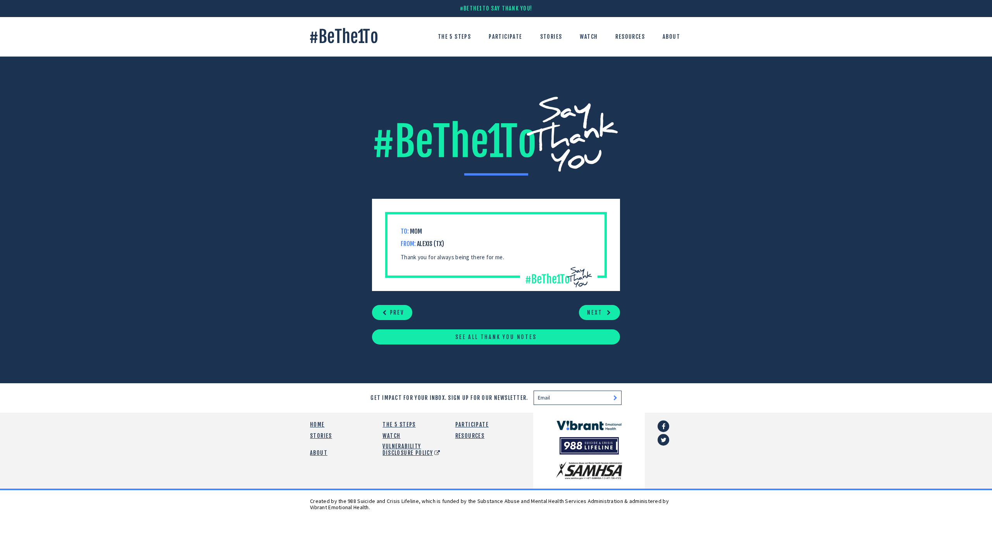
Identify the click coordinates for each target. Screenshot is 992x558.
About (671, 36)
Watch (589, 36)
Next (595, 312)
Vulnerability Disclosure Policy (407, 449)
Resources (630, 36)
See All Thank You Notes (495, 337)
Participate (505, 36)
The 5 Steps (454, 36)
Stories (551, 36)
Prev (396, 312)
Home (317, 424)
